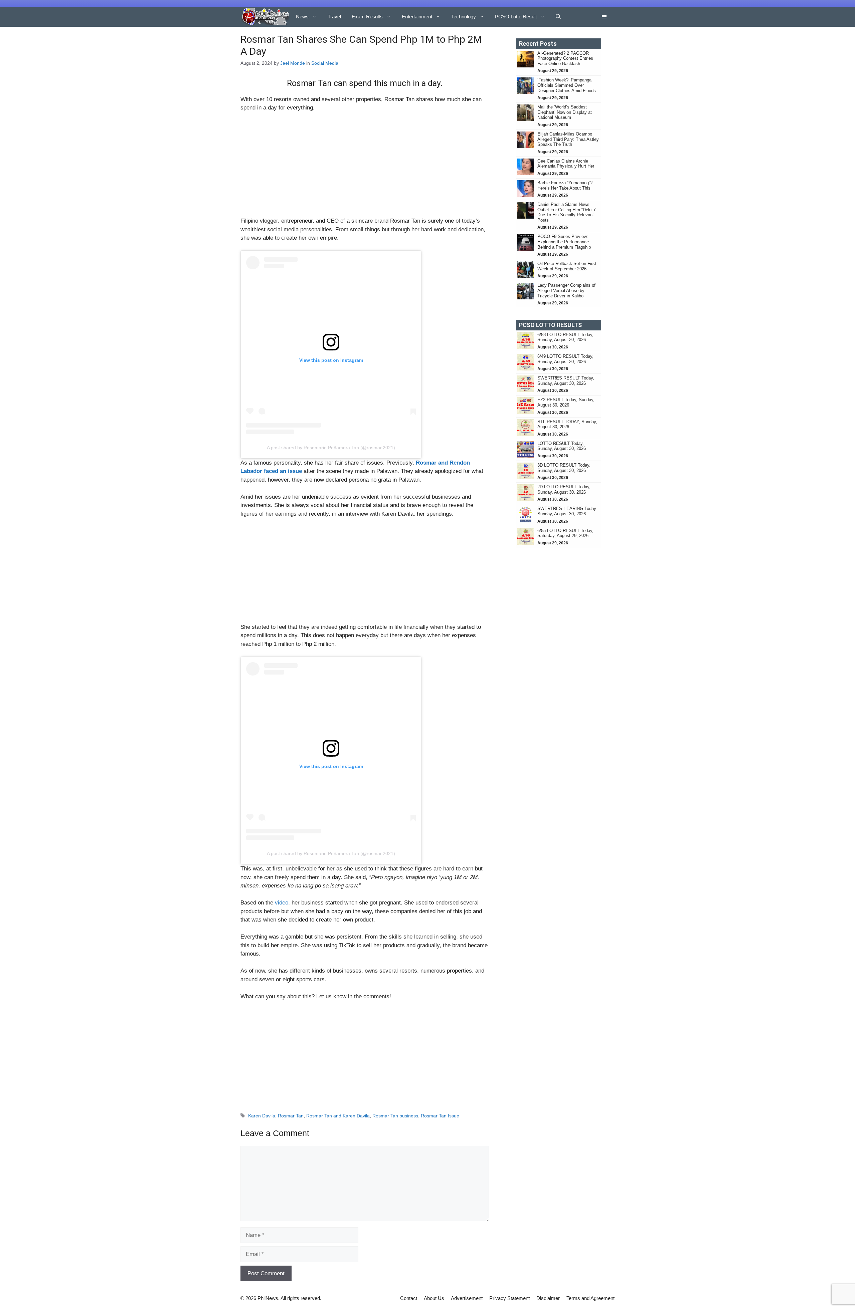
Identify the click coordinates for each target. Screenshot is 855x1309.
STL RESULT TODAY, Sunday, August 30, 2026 (567, 424)
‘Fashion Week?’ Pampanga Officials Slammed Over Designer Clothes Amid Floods (566, 85)
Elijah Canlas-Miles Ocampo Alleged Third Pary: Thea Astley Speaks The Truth (568, 139)
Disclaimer (548, 1298)
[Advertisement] (364, 167)
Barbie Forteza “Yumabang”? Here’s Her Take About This (564, 185)
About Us (434, 1298)
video (281, 902)
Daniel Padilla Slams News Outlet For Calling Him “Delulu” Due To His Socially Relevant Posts (566, 212)
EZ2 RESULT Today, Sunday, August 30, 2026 (565, 402)
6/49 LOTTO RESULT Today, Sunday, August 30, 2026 (565, 359)
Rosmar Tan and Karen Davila (338, 1115)
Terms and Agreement (590, 1298)
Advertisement (467, 1298)
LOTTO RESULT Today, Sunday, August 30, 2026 (561, 446)
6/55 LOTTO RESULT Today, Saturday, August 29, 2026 (565, 533)
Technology (463, 16)
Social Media (324, 63)
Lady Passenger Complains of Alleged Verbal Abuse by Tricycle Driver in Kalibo (566, 290)
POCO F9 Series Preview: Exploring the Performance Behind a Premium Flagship (564, 241)
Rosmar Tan (291, 1115)
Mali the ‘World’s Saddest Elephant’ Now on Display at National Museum (564, 112)
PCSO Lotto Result (516, 16)
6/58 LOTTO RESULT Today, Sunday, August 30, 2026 (565, 337)
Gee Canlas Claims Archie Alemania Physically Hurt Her (565, 164)
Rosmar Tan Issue (440, 1115)
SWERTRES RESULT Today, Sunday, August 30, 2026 (565, 380)
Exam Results (367, 16)
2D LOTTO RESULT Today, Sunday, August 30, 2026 (563, 489)
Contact (408, 1298)
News (302, 16)
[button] (558, 17)
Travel (334, 16)
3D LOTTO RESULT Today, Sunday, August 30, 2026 (563, 468)
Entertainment (417, 16)
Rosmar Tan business (395, 1115)
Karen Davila (261, 1115)
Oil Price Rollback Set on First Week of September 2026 (566, 266)
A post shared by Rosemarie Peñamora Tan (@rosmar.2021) (331, 447)
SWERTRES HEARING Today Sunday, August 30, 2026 (566, 511)
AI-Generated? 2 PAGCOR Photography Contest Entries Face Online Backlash (565, 58)
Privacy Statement (509, 1298)
